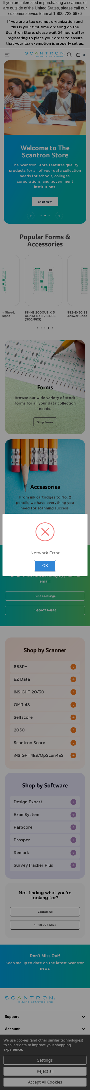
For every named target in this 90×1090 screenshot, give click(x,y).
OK (45, 565)
